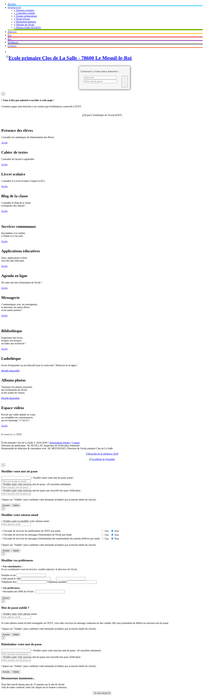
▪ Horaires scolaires (24, 10)
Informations (14, 7)
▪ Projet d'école (22, 19)
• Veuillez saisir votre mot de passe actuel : (52, 477)
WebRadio (13, 42)
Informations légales (60, 442)
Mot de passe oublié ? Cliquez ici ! (27, 51)
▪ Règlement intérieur (25, 21)
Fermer (6, 598)
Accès (4, 142)
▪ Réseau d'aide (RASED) (27, 27)
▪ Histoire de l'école (24, 24)
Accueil (12, 4)
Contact (12, 45)
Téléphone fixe (8, 582)
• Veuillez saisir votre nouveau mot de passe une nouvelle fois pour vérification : (41, 490)
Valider (16, 505)
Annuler (6, 505)
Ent (10, 35)
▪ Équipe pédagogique (25, 16)
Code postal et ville (11, 578)
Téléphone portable (57, 582)
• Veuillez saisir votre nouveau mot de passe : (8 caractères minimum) (36, 484)
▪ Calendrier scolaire (24, 13)
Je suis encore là (102, 693)
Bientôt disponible (10, 370)
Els (9, 38)
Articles (12, 31)
